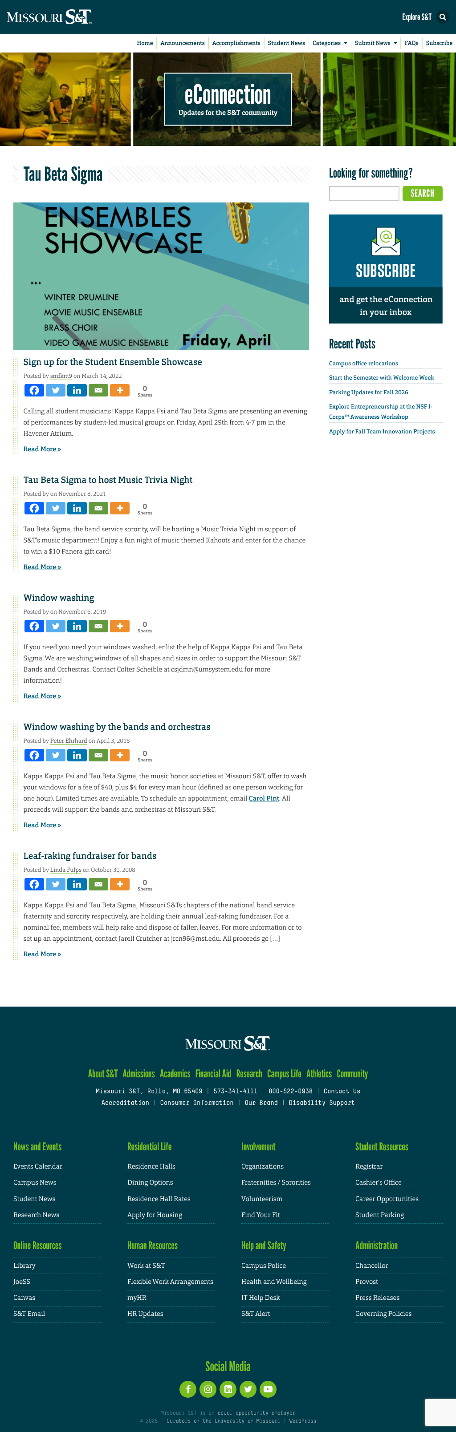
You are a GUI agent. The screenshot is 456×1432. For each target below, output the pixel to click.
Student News (286, 43)
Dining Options (150, 1182)
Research (249, 1073)
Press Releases (377, 1298)
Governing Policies (383, 1314)
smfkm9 (61, 376)
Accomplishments (236, 43)
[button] (442, 17)
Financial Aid (213, 1073)
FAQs (412, 43)
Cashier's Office (378, 1182)
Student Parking (379, 1215)
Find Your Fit (260, 1215)
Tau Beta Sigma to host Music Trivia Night (108, 480)
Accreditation (125, 1103)
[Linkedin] (77, 390)
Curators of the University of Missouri (223, 1421)
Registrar (369, 1166)
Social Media (227, 1366)
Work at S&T (146, 1266)
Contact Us (342, 1091)
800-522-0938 (291, 1091)
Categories (327, 43)
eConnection (228, 93)
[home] (67, 17)
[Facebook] (34, 390)
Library (24, 1266)
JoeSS (21, 1282)
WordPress (302, 1421)
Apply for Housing (154, 1215)
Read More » (42, 449)
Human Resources (152, 1245)
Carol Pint (264, 798)
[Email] (98, 390)
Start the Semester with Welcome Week (381, 378)
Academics (175, 1073)
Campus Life (284, 1073)
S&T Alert (255, 1314)
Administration (376, 1245)
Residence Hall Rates (159, 1199)
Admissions (139, 1073)
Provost (366, 1282)
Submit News (373, 43)
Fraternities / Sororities (276, 1182)
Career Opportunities (387, 1199)
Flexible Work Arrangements (170, 1282)
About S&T (103, 1073)
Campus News (34, 1182)
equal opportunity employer (256, 1413)
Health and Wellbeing (274, 1282)
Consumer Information (196, 1103)
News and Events (37, 1146)
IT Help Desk (260, 1298)
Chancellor (371, 1266)
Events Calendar (37, 1166)
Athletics (319, 1073)
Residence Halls (151, 1166)
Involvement (258, 1146)
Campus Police (263, 1266)
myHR (137, 1298)
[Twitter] (55, 390)
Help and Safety (263, 1245)
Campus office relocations (363, 364)
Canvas (24, 1298)
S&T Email (29, 1314)
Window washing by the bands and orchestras (117, 727)
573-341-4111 (235, 1091)
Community (352, 1073)
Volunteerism (261, 1199)
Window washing (59, 598)
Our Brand (260, 1103)
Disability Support (322, 1103)
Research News (36, 1215)
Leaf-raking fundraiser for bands (90, 856)
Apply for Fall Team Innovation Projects (382, 432)
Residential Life (149, 1146)
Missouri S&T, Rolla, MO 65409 (149, 1091)
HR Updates (145, 1314)
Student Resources (381, 1146)
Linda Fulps (65, 870)
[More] (120, 390)
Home (145, 43)
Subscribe (439, 43)
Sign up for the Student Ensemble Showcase (113, 362)
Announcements (182, 43)
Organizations (262, 1166)
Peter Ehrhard (68, 740)
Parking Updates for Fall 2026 (368, 392)
